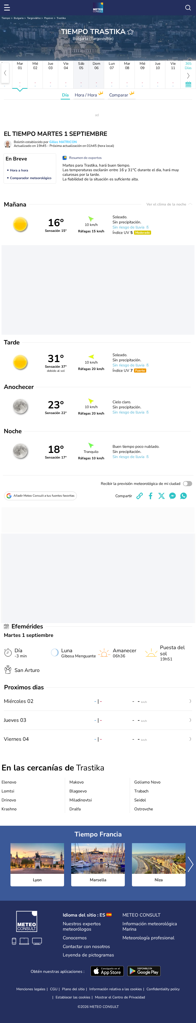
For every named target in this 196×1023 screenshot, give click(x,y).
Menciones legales (30, 989)
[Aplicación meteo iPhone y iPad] (107, 971)
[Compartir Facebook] (150, 496)
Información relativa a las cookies (115, 989)
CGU (53, 989)
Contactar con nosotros (86, 946)
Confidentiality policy (163, 989)
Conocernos (75, 938)
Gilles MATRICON (63, 142)
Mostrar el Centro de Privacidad (120, 997)
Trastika (61, 18)
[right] (190, 865)
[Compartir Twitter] (161, 496)
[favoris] (130, 31)
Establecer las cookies (73, 997)
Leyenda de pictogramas (88, 955)
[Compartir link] (139, 496)
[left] (5, 73)
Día (65, 95)
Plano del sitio (73, 989)
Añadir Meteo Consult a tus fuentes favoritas (44, 496)
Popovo (48, 18)
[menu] (8, 8)
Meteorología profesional (148, 938)
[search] (188, 8)
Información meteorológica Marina (149, 926)
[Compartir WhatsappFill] (183, 496)
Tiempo (6, 18)
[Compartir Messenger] (172, 496)
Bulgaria (18, 18)
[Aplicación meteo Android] (144, 971)
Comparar (119, 95)
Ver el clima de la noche (166, 204)
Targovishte (34, 18)
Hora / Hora (86, 95)
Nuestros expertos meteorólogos (82, 926)
